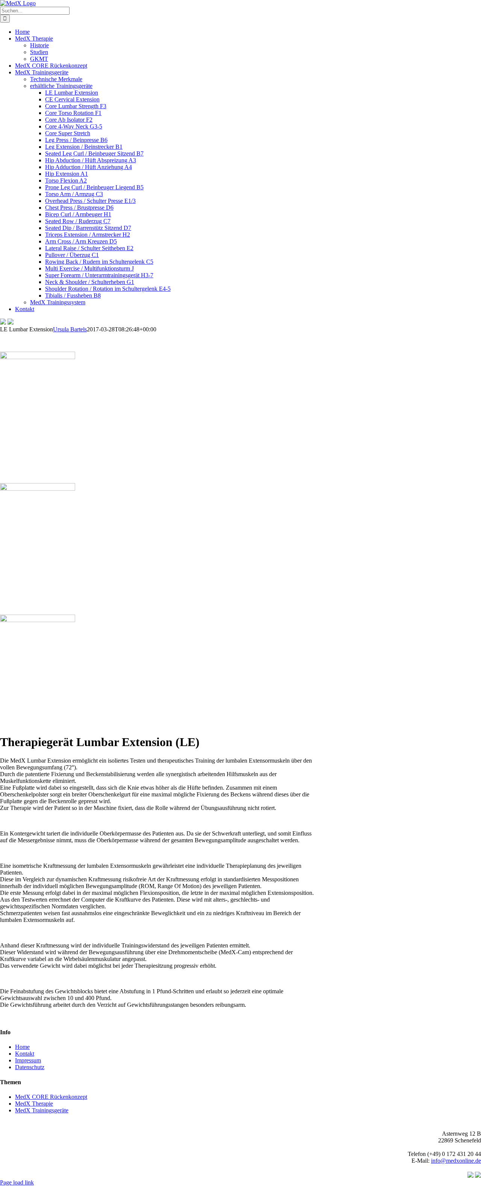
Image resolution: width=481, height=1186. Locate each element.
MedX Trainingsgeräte (41, 1110)
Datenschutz (29, 1067)
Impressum (28, 1060)
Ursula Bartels (70, 329)
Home (22, 1047)
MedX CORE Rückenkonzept (51, 1097)
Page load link (17, 1182)
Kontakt (24, 1053)
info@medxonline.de (456, 1160)
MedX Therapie (34, 1103)
